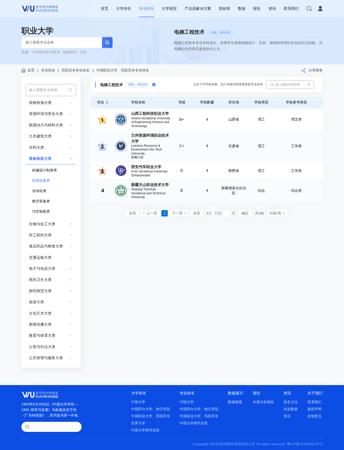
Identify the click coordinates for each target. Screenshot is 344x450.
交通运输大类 (40, 257)
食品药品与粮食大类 (46, 246)
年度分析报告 (263, 402)
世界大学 (138, 423)
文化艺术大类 (40, 313)
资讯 (272, 8)
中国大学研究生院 (145, 430)
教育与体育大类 (42, 335)
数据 (242, 8)
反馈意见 (314, 416)
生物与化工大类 (42, 224)
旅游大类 (36, 302)
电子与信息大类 (42, 268)
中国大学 (138, 402)
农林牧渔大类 (40, 102)
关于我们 (315, 393)
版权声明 (314, 409)
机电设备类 (41, 180)
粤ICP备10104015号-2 (305, 444)
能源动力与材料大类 (46, 125)
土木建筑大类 (40, 136)
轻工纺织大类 (40, 235)
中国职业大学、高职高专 (150, 416)
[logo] (40, 8)
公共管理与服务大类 (46, 358)
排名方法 (291, 402)
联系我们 (291, 8)
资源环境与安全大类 (46, 113)
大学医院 (169, 8)
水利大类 (36, 147)
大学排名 (123, 8)
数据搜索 (235, 402)
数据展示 (235, 393)
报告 (257, 8)
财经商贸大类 (40, 291)
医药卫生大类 (40, 279)
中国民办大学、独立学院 (150, 409)
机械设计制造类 (44, 170)
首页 (104, 8)
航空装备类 (41, 201)
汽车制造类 (41, 211)
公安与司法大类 (42, 347)
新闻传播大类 (40, 324)
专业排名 (146, 8)
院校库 (224, 8)
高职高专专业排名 (75, 70)
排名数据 (291, 409)
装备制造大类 (40, 158)
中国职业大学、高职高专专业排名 (122, 70)
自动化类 (39, 191)
